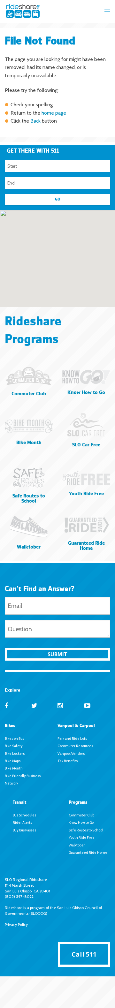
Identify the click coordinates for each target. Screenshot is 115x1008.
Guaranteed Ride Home (88, 852)
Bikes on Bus (14, 738)
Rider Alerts (22, 822)
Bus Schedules (24, 815)
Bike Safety (14, 746)
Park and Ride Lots (72, 738)
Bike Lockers (15, 753)
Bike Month (14, 768)
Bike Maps (12, 761)
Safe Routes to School (86, 830)
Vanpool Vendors (71, 753)
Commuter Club (81, 815)
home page (54, 113)
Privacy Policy (16, 924)
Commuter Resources (75, 746)
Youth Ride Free (82, 837)
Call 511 (84, 954)
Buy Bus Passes (24, 830)
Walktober (77, 845)
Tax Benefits (67, 761)
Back (35, 121)
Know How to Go (81, 822)
